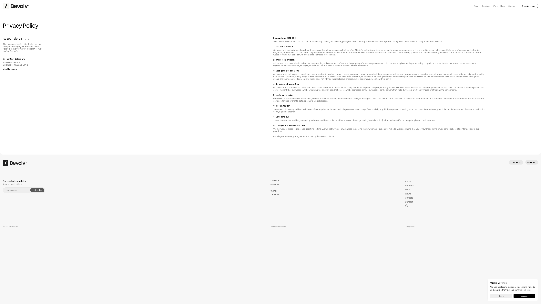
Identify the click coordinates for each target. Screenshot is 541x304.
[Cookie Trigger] (406, 205)
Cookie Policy (524, 290)
